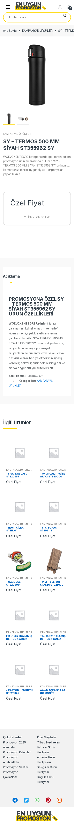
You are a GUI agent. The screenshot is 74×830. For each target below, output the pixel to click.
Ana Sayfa (10, 30)
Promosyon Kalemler (16, 752)
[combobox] (31, 17)
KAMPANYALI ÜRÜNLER (37, 30)
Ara (65, 17)
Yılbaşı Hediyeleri (48, 742)
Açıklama (11, 276)
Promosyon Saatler (15, 767)
